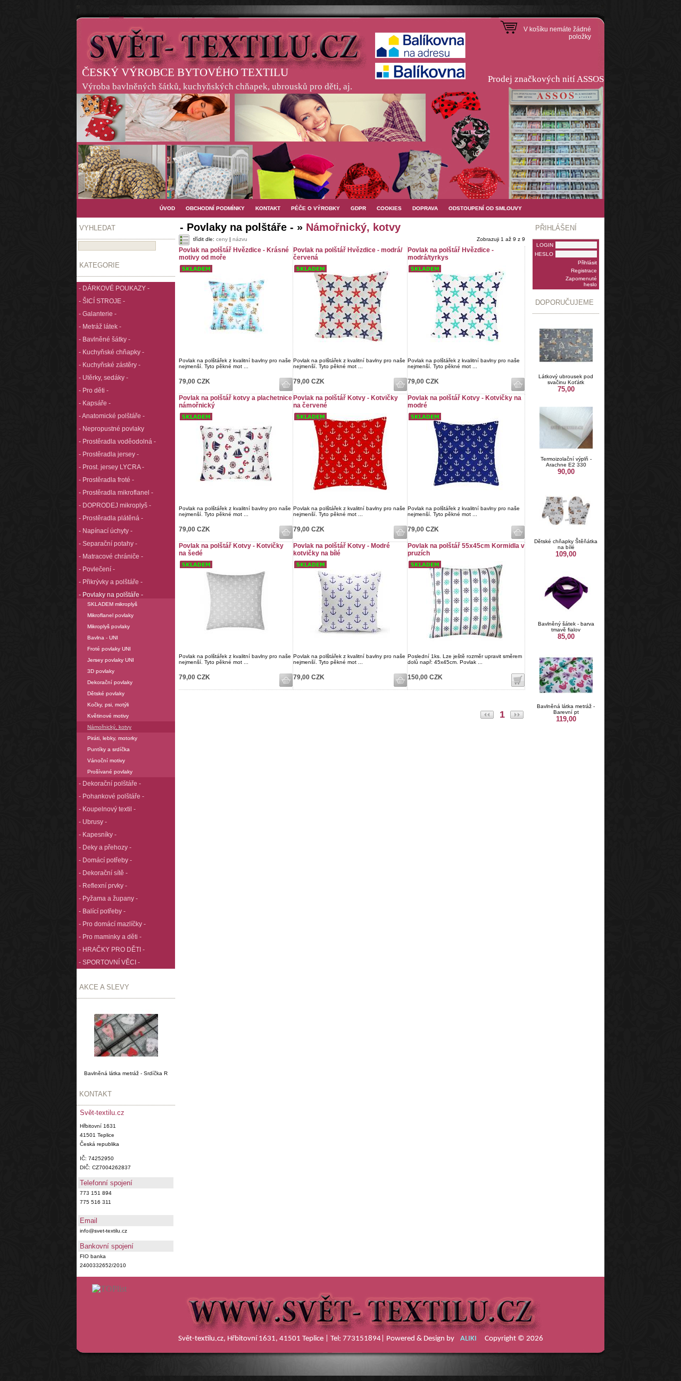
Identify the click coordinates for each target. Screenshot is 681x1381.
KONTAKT (267, 208)
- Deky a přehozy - (105, 847)
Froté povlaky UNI (109, 649)
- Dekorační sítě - (103, 873)
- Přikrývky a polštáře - (111, 582)
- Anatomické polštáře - (112, 416)
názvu (239, 239)
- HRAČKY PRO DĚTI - (112, 949)
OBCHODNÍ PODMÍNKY (215, 208)
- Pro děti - (94, 390)
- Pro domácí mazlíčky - (112, 924)
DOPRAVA (425, 208)
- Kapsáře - (95, 403)
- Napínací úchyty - (105, 531)
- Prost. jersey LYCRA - (111, 467)
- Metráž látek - (100, 326)
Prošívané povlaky (109, 772)
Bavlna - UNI (102, 637)
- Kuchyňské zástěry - (109, 365)
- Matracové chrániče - (111, 556)
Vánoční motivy (106, 760)
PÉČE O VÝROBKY (315, 208)
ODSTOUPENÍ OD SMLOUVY (485, 208)
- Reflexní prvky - (103, 885)
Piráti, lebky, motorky (112, 738)
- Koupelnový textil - (107, 809)
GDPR (358, 208)
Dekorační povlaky (109, 682)
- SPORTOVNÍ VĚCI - (109, 962)
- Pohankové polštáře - (111, 796)
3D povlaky (100, 671)
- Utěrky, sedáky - (103, 377)
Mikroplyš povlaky (108, 626)
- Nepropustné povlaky (111, 428)
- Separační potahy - (108, 543)
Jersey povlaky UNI (110, 660)
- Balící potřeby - (102, 911)
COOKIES (389, 208)
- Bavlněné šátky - (104, 339)
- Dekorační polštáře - (110, 783)
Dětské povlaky (105, 693)
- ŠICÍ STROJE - (102, 301)
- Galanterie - (98, 314)
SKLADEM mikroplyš (112, 604)
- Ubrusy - (93, 822)
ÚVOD (167, 208)
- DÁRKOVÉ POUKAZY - (114, 288)
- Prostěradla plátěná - (111, 518)
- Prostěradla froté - (106, 480)
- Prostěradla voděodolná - (117, 441)
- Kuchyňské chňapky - (111, 352)
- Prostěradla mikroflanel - (116, 492)
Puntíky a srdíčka (108, 749)
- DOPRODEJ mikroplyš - (115, 505)
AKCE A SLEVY (104, 987)
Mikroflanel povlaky (110, 615)
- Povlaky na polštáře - (111, 594)
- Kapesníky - (98, 834)
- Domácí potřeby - (105, 860)
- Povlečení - (97, 569)
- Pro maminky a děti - (110, 937)
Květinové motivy (108, 716)
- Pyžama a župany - (108, 898)
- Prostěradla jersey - (109, 454)
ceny (222, 239)
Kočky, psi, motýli (108, 705)
